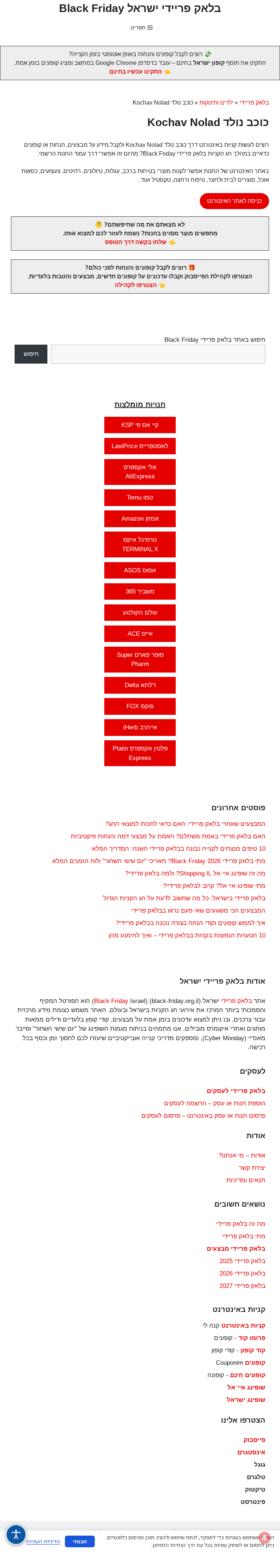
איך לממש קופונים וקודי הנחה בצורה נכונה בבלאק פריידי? (190, 923)
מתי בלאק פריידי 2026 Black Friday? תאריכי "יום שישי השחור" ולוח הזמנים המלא (158, 861)
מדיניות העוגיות (43, 1541)
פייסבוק (254, 1440)
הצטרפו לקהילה (136, 285)
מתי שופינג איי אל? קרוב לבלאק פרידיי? (214, 885)
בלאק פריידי (254, 102)
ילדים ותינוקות (216, 102)
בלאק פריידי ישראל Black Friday (140, 8)
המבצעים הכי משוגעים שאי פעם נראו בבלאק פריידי (198, 910)
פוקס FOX (140, 706)
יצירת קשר (252, 1167)
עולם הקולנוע (140, 612)
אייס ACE (140, 633)
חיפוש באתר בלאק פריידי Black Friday (214, 339)
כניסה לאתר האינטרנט (234, 201)
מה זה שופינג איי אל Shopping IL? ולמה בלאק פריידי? (195, 873)
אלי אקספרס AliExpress (140, 472)
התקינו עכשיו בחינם (135, 71)
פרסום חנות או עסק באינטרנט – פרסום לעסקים (203, 1115)
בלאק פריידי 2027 (242, 1285)
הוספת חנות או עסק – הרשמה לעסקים (214, 1103)
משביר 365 (140, 591)
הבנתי (80, 1541)
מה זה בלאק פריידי (240, 1223)
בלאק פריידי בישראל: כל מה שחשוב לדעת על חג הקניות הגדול (184, 898)
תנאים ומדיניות (245, 1180)
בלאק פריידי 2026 (242, 1273)
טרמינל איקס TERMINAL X (140, 544)
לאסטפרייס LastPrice (140, 446)
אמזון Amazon (140, 518)
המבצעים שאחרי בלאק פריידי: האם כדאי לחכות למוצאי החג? (185, 823)
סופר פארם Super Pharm (140, 659)
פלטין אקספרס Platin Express (140, 753)
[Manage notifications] (265, 1538)
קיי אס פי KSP (140, 425)
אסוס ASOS (140, 570)
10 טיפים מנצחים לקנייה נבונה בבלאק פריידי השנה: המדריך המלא (178, 848)
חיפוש (31, 353)
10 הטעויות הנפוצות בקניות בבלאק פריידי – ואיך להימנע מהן (187, 935)
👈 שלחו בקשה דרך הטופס (140, 242)
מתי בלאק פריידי (243, 1236)
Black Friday (111, 1001)
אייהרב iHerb (140, 727)
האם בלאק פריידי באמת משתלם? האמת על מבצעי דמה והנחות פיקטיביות (168, 836)
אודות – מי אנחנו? (241, 1155)
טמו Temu (140, 497)
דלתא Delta (140, 685)
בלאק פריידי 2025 (242, 1261)
